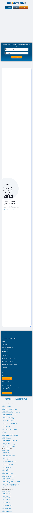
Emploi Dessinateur (7, 496)
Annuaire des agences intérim (9, 364)
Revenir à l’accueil (9, 209)
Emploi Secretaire (6, 507)
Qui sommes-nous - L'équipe (9, 338)
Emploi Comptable (6, 508)
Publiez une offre (6, 388)
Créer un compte (6, 355)
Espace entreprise (6, 385)
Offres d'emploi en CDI (7, 361)
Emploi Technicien (6, 497)
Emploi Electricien (6, 493)
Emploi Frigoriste (6, 491)
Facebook (4, 340)
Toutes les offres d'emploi (8, 357)
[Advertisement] (16, 25)
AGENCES (16, 7)
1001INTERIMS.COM (7, 333)
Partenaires (5, 346)
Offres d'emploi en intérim (8, 358)
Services (4, 372)
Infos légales (5, 344)
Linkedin (4, 343)
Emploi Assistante (6, 499)
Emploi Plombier (6, 494)
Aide (3, 353)
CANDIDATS (8, 7)
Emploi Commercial (7, 505)
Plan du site (5, 349)
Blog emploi (5, 367)
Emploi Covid (5, 500)
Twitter (3, 341)
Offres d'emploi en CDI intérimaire (10, 360)
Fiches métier (5, 366)
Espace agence (5, 375)
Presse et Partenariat (7, 347)
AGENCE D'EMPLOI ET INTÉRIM (9, 370)
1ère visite (4, 336)
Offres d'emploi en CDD (7, 363)
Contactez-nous (7, 378)
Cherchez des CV (6, 390)
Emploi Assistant (6, 502)
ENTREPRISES (24, 7)
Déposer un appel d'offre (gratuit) (10, 387)
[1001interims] (17, 3)
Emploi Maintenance (7, 511)
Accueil (3, 335)
